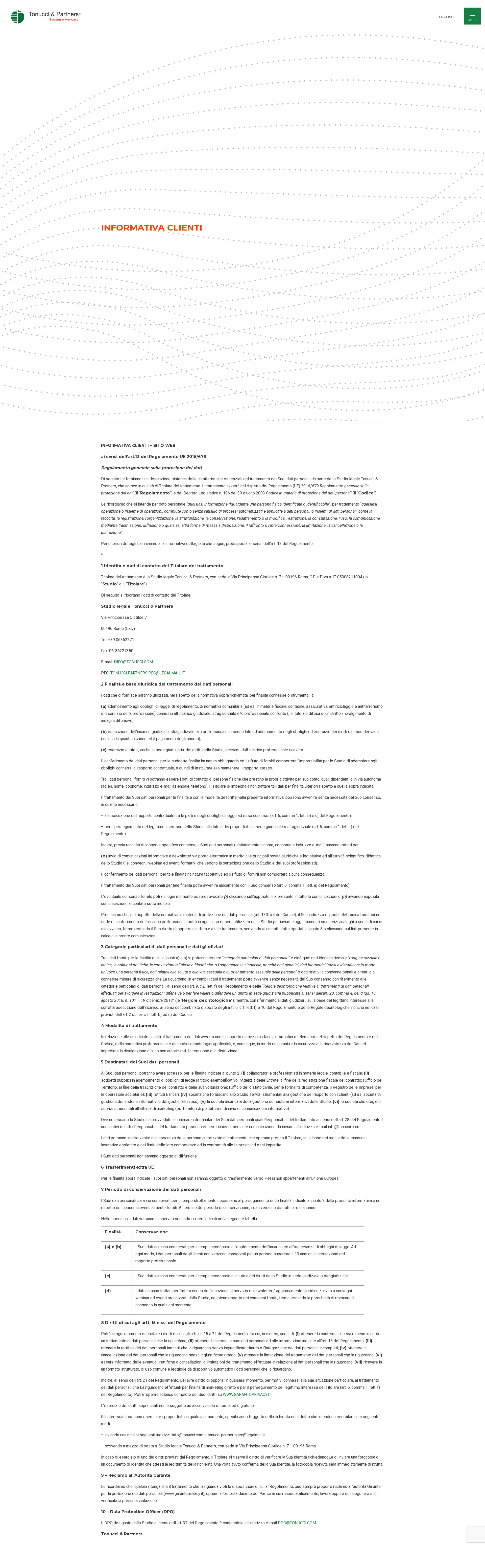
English (446, 16)
